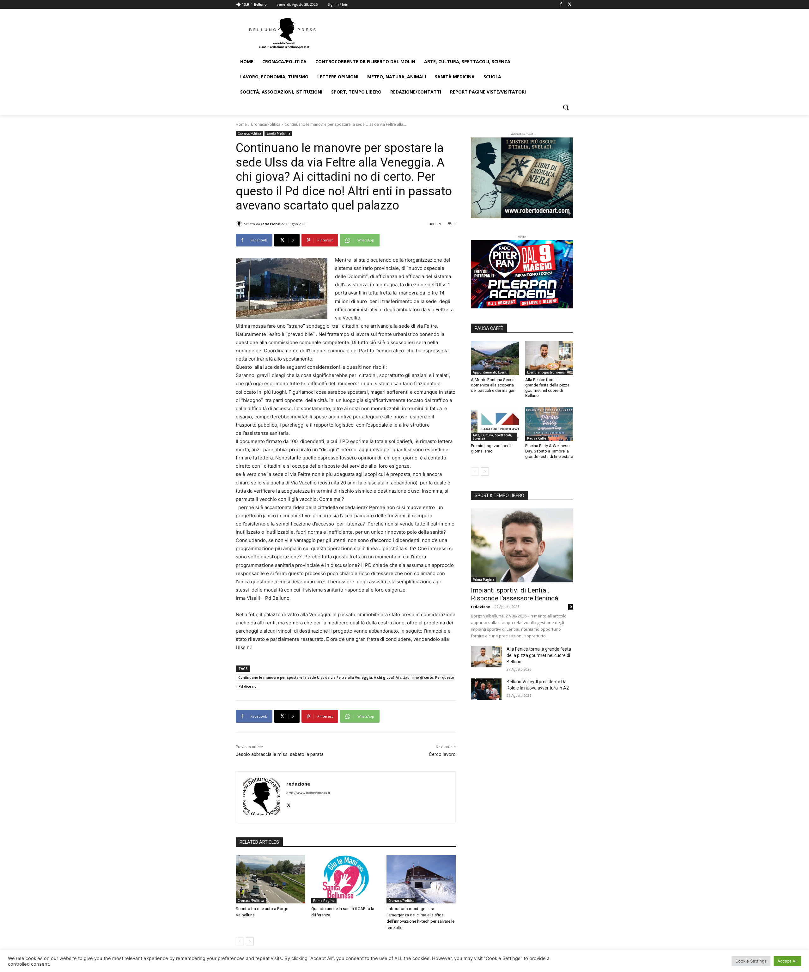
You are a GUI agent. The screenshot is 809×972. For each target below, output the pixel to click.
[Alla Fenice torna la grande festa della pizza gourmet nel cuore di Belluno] (549, 358)
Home (241, 124)
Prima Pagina (324, 900)
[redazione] (240, 224)
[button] (565, 107)
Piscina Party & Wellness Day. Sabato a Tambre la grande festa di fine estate (549, 451)
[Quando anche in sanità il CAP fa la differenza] (345, 879)
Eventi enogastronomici (546, 372)
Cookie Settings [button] (751, 960)
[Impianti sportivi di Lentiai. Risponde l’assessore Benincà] (522, 545)
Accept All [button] (787, 960)
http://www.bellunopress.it (308, 793)
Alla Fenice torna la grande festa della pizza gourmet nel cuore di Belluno (547, 387)
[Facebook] (560, 4)
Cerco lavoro (442, 754)
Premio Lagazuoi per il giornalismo (491, 448)
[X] (569, 4)
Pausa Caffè (536, 438)
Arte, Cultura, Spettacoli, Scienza (492, 436)
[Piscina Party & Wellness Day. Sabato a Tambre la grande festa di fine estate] (549, 424)
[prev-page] (240, 941)
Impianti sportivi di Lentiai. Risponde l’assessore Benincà (514, 594)
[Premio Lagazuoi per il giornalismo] (495, 424)
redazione (270, 224)
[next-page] (250, 941)
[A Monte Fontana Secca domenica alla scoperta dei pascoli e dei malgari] (495, 358)
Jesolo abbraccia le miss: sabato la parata (280, 754)
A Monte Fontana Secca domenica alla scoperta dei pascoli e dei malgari (493, 385)
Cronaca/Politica (265, 124)
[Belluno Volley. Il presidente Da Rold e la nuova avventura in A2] (486, 689)
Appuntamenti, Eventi (490, 372)
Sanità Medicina (278, 133)
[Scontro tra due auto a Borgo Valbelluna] (270, 879)
